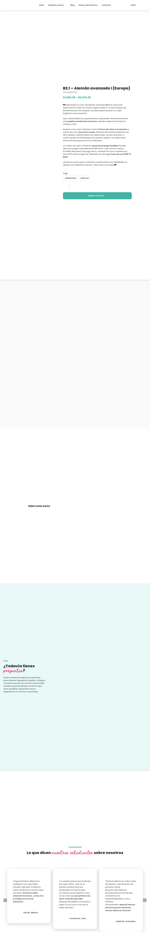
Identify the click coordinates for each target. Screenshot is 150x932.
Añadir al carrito (96, 195)
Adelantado (70, 178)
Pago (65, 173)
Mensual (85, 178)
